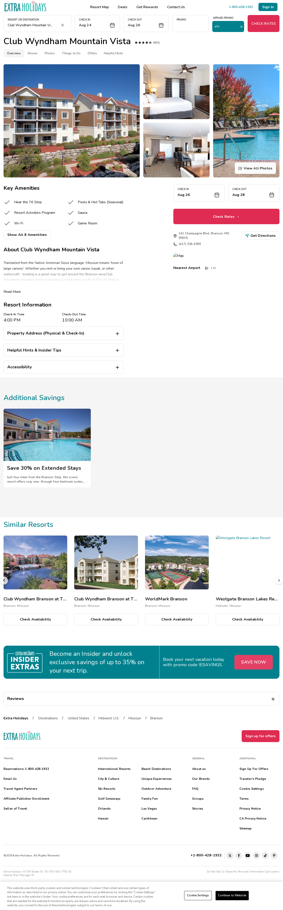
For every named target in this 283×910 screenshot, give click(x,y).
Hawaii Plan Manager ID (19, 875)
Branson (156, 718)
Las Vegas (149, 809)
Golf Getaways (109, 799)
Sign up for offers (260, 736)
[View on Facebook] (238, 855)
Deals (122, 7)
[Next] (279, 581)
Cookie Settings (198, 895)
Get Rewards (147, 7)
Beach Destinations (156, 769)
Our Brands (201, 779)
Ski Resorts (106, 789)
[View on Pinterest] (274, 855)
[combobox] (33, 25)
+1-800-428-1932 (207, 855)
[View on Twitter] (229, 855)
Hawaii (103, 818)
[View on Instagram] (256, 855)
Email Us (10, 779)
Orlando (104, 809)
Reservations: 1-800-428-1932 (26, 769)
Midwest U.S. (108, 718)
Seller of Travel (15, 809)
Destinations (48, 718)
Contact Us (176, 7)
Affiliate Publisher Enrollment (26, 799)
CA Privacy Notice (252, 818)
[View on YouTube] (247, 855)
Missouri (134, 718)
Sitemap (245, 828)
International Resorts (114, 769)
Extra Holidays (16, 718)
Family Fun (150, 799)
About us (199, 769)
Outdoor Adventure (156, 789)
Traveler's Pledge (252, 779)
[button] (97, 23)
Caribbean (149, 818)
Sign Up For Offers (253, 769)
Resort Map (99, 7)
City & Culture (108, 779)
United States (78, 718)
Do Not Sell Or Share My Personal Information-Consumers (243, 871)
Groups (197, 799)
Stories (197, 809)
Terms (244, 799)
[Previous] (4, 581)
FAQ (195, 789)
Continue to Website (232, 895)
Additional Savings (34, 397)
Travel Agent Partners (20, 789)
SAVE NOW (253, 662)
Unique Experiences (157, 779)
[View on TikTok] (265, 855)
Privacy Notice (250, 809)
